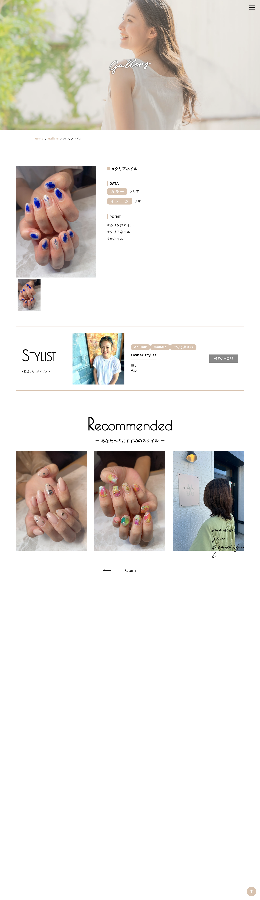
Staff (73, 864)
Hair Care (95, 857)
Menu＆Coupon (67, 857)
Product (109, 864)
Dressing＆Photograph (162, 857)
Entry (186, 864)
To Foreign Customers (222, 857)
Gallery (53, 138)
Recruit (169, 864)
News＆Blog (132, 864)
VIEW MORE (51, 723)
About (43, 857)
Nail (135, 857)
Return (130, 570)
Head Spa (116, 857)
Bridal (192, 857)
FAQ (153, 864)
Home (39, 138)
